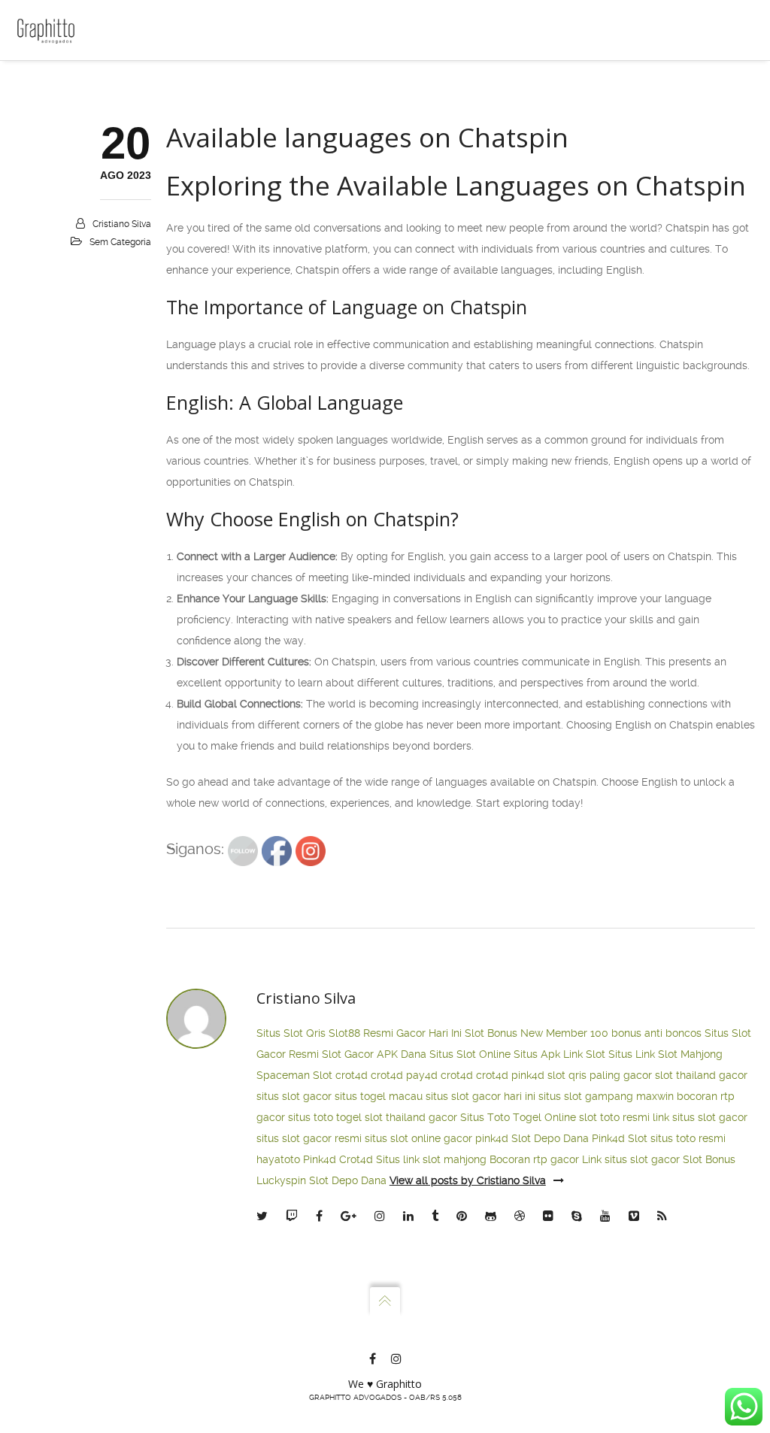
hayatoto (278, 1159)
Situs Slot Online (470, 1054)
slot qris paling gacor (599, 1075)
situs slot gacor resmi (309, 1138)
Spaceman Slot (294, 1075)
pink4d (527, 1075)
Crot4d (356, 1159)
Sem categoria (120, 242)
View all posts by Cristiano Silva (468, 1180)
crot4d (351, 1075)
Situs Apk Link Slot (559, 1054)
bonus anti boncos (656, 1033)
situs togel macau (379, 1096)
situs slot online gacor (418, 1138)
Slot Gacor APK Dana (374, 1054)
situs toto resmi (688, 1138)
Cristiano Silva (121, 224)
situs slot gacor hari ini (480, 1096)
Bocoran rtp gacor (534, 1159)
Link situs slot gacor (631, 1159)
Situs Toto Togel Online (518, 1117)
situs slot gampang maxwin (606, 1096)
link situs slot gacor (700, 1117)
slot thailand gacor (701, 1075)
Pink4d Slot (619, 1138)
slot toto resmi (614, 1117)
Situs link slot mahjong (431, 1159)
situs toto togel (325, 1117)
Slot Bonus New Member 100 (536, 1033)
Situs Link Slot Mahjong (665, 1054)
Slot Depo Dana (550, 1138)
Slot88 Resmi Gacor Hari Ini (395, 1033)
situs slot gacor (294, 1096)
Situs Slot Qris (291, 1033)
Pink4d (319, 1159)
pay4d (422, 1075)
